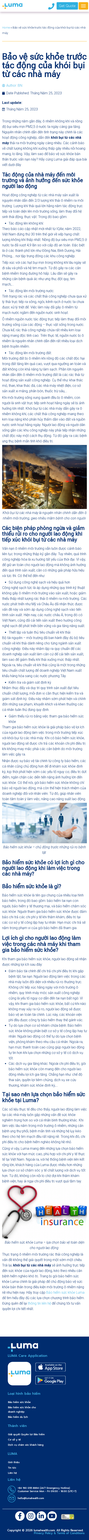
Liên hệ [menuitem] (12, 1473)
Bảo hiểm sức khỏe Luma (65, 1292)
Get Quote (67, 6)
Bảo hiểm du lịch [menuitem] (18, 1417)
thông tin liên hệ (39, 1303)
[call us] (51, 6)
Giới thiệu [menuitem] (14, 1462)
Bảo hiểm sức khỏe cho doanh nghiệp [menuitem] (22, 1410)
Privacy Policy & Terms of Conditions (59, 1533)
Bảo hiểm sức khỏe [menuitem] (19, 1402)
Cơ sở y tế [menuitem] (14, 1440)
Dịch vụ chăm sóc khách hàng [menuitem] (25, 1445)
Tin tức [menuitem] (12, 1468)
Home (6, 27)
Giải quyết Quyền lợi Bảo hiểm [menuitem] (26, 1434)
